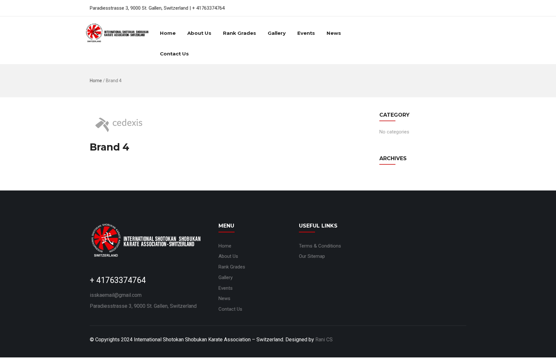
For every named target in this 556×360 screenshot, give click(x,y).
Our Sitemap (312, 256)
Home (168, 33)
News (334, 33)
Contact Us (174, 54)
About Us (199, 33)
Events (306, 33)
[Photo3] (401, 271)
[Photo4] (444, 271)
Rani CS (324, 339)
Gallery (277, 33)
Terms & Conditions (320, 246)
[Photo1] (444, 238)
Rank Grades (239, 33)
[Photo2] (401, 238)
